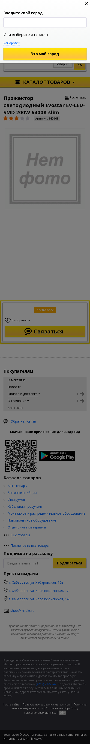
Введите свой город (23, 12)
